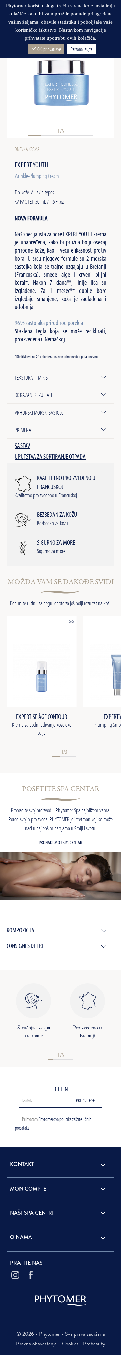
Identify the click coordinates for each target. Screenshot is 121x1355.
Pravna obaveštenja (37, 1344)
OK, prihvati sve (46, 49)
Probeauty (94, 1344)
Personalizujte (81, 49)
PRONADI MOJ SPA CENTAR (60, 842)
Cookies (70, 1344)
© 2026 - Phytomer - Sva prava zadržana (60, 1334)
